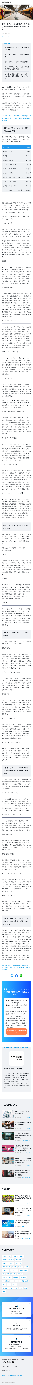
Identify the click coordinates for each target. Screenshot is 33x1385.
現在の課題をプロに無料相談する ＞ (16, 1031)
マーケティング (6, 36)
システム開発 (23, 1270)
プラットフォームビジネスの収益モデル (17, 62)
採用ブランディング (8, 1259)
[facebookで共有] (16, 975)
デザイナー (14, 1270)
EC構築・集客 (24, 1281)
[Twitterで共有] (12, 975)
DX (3, 1274)
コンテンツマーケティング (10, 1288)
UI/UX (14, 1284)
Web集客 (18, 1259)
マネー (20, 1267)
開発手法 (15, 1277)
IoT (12, 1281)
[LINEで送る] (21, 975)
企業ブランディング (17, 1256)
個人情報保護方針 (12, 1375)
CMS (4, 1284)
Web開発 (23, 1277)
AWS (9, 1284)
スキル (26, 1267)
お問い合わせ (20, 1375)
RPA (16, 1281)
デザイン (20, 1274)
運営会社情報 (5, 1375)
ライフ (14, 1267)
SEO (21, 1288)
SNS (4, 1291)
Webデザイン (6, 1256)
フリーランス (6, 1267)
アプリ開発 (6, 1281)
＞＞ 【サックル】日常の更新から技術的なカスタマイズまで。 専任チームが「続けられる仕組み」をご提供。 (16, 118)
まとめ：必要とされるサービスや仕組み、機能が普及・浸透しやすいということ (17, 76)
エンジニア (6, 1270)
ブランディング (11, 1274)
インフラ (18, 1263)
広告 (25, 1288)
